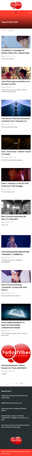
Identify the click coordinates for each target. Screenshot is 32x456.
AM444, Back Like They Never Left (11, 403)
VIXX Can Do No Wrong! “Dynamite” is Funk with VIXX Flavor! (14, 287)
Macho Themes (5, 453)
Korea (5, 47)
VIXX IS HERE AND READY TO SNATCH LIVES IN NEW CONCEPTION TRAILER (13, 325)
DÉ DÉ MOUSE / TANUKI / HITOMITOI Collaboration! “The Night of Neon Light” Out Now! (15, 417)
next (21, 383)
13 (13, 56)
